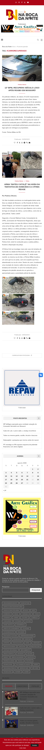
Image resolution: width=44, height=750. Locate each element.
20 (22, 479)
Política (29, 661)
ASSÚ (33, 610)
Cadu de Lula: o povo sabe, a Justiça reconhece (19, 431)
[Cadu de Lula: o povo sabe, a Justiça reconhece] (11, 711)
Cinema (16, 617)
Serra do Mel (24, 668)
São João (35, 668)
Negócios (30, 657)
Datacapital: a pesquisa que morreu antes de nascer (21, 440)
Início (13, 46)
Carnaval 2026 (26, 614)
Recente (8, 686)
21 (27, 479)
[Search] (38, 40)
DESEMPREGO (20, 624)
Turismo (18, 671)
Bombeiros (7, 614)
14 (27, 476)
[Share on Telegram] (24, 142)
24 (6, 483)
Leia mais (22, 748)
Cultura (28, 621)
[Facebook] (21, 2)
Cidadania (7, 617)
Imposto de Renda (9, 646)
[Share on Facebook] (17, 142)
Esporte (6, 642)
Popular (35, 686)
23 (38, 479)
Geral (27, 642)
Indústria (22, 646)
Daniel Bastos (8, 624)
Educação (21, 632)
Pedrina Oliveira (9, 661)
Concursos (7, 621)
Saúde (36, 664)
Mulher (29, 653)
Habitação (36, 642)
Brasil (16, 614)
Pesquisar (5, 587)
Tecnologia (7, 671)
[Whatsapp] (16, 2)
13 (22, 476)
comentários (22, 686)
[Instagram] (19, 2)
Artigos (25, 610)
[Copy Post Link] (27, 142)
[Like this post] (14, 142)
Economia (26, 628)
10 (6, 476)
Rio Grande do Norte (23, 664)
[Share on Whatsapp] (22, 142)
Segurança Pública (10, 668)
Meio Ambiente (25, 650)
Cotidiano (18, 621)
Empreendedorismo (27, 635)
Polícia (20, 661)
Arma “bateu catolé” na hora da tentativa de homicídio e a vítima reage (22, 187)
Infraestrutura (34, 646)
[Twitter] (24, 2)
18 (11, 479)
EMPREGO (7, 639)
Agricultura (25, 603)
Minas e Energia (9, 653)
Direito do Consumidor (11, 628)
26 (17, 483)
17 (6, 479)
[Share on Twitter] (19, 142)
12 (17, 476)
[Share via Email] (29, 142)
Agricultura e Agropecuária (13, 606)
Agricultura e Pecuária (11, 610)
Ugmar (26, 671)
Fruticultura (17, 642)
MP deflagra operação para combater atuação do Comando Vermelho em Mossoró (30, 695)
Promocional (8, 664)
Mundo (6, 657)
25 (11, 483)
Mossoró (21, 653)
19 (17, 479)
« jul (4, 490)
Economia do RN (9, 632)
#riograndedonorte (10, 603)
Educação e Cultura (10, 635)
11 (11, 476)
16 (38, 476)
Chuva (37, 614)
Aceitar (34, 745)
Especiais (28, 639)
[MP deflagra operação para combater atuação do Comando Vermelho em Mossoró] (11, 695)
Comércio (34, 617)
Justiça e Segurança (10, 650)
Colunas (24, 617)
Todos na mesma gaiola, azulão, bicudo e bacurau (20, 435)
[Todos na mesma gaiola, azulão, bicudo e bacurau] (11, 723)
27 (22, 483)
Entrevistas (17, 639)
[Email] (28, 2)
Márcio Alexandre (18, 657)
